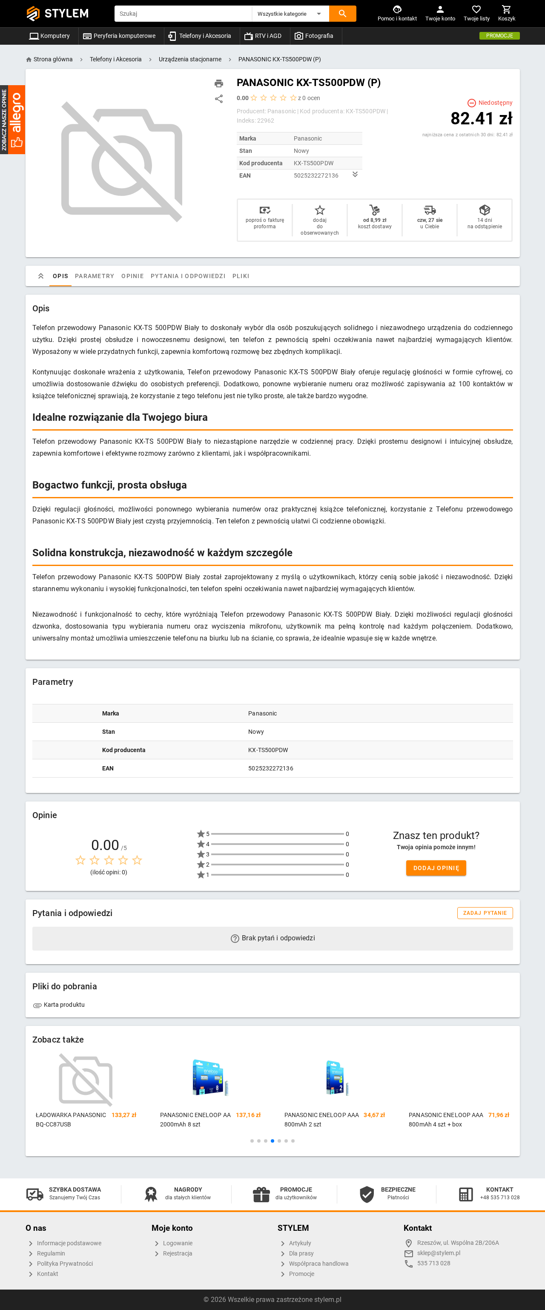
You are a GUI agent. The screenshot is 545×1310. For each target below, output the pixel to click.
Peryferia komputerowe (123, 35)
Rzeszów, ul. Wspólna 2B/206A (458, 1243)
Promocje (499, 36)
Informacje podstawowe (68, 1243)
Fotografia (318, 35)
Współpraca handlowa (318, 1263)
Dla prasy (301, 1253)
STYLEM (67, 13)
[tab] (40, 276)
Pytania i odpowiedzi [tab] (187, 276)
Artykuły (299, 1243)
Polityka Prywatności (64, 1263)
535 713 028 (433, 1263)
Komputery (54, 35)
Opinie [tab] (132, 276)
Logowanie (177, 1243)
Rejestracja (177, 1253)
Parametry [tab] (95, 276)
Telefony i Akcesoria (204, 35)
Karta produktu (64, 1004)
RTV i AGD (267, 35)
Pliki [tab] (240, 276)
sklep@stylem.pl (438, 1253)
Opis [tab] (60, 276)
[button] (290, 14)
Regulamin (50, 1253)
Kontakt (47, 1274)
